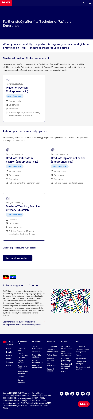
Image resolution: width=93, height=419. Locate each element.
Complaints (35, 395)
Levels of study (21, 349)
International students (23, 372)
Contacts (9, 365)
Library (9, 355)
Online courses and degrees (23, 355)
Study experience (37, 347)
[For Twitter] (67, 393)
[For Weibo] (88, 393)
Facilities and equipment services (66, 366)
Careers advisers (21, 381)
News (8, 349)
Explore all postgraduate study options (19, 248)
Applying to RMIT (22, 367)
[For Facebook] (61, 393)
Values (78, 355)
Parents (21, 377)
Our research (52, 346)
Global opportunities (37, 361)
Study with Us (22, 342)
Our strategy (81, 346)
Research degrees (50, 359)
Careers (9, 362)
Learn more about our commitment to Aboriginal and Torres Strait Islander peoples (22, 323)
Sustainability (81, 358)
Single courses (21, 362)
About (78, 341)
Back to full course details (17, 258)
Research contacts (50, 370)
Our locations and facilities (83, 368)
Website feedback (21, 395)
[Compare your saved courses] (78, 3)
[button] (84, 3)
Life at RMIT (37, 341)
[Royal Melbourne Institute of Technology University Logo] (6, 3)
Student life (37, 352)
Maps (8, 359)
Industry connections (37, 366)
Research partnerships (66, 360)
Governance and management (82, 351)
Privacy (41, 393)
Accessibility (8, 395)
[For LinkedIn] (77, 393)
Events (9, 352)
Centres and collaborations (52, 351)
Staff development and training (66, 353)
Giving (63, 371)
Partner (64, 341)
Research (51, 341)
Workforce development (66, 347)
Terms (34, 393)
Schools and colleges (81, 363)
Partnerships (52, 355)
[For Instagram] (72, 393)
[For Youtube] (83, 393)
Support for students (37, 356)
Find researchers (51, 365)
